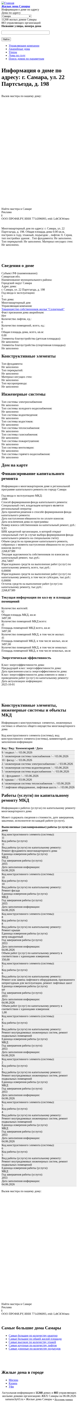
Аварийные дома (19, 48)
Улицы (13, 52)
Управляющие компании (24, 45)
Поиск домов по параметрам (26, 58)
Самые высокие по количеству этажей (32, 1342)
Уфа (11, 1386)
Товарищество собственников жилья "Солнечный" (33, 309)
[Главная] (7, 3)
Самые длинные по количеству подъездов (35, 1348)
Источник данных (64, 1399)
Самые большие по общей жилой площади (35, 1338)
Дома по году (17, 55)
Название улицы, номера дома (21, 26)
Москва (13, 1380)
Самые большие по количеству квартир (33, 1335)
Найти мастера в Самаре (16, 208)
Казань (13, 1383)
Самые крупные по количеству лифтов (33, 1345)
